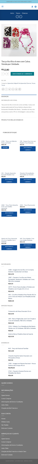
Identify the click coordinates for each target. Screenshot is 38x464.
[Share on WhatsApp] (3, 89)
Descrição (5, 96)
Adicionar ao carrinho (22, 74)
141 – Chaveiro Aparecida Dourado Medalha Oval (8, 174)
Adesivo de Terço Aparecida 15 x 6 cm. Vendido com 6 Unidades (9, 240)
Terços (18, 13)
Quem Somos (5, 395)
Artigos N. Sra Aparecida (19, 83)
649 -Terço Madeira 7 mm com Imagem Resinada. (27, 239)
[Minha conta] (32, 6)
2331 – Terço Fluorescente (27, 205)
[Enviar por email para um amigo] (13, 89)
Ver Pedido (4, 425)
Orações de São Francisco (9, 408)
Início (12, 13)
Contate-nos (19, 461)
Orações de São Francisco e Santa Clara (13, 451)
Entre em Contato (7, 428)
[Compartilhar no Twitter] (9, 89)
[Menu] (2, 6)
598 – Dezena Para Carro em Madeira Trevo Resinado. (28, 142)
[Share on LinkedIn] (19, 89)
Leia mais (5, 147)
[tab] (19, 96)
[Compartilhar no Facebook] (6, 89)
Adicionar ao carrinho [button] (28, 148)
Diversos (25, 13)
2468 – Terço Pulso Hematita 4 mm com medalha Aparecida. (9, 206)
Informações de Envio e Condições (12, 402)
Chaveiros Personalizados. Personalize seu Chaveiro (27, 174)
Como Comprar (6, 398)
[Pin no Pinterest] (16, 89)
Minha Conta (5, 422)
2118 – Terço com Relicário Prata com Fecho (9, 142)
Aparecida (10, 83)
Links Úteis (4, 405)
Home (3, 418)
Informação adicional (9, 100)
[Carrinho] (35, 6)
